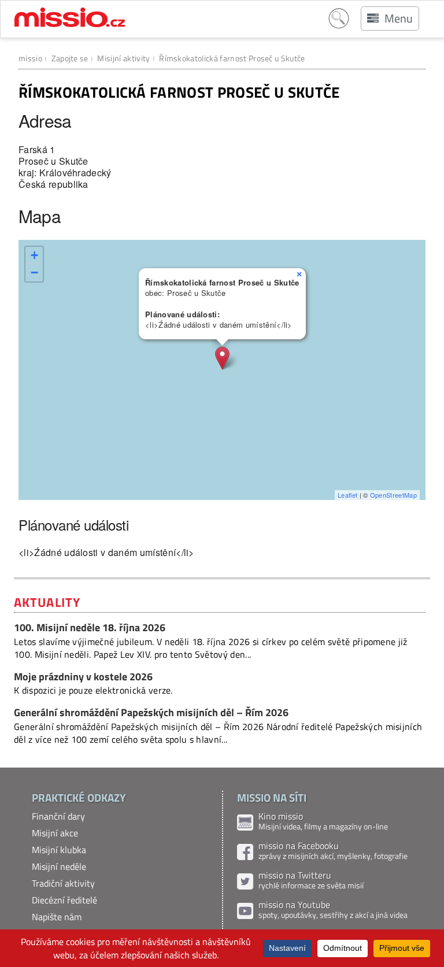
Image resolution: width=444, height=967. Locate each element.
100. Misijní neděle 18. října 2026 (89, 627)
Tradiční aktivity (63, 883)
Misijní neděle (59, 866)
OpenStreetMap (393, 494)
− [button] (34, 272)
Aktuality (47, 602)
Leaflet (347, 494)
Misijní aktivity (123, 58)
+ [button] (34, 255)
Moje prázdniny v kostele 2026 (83, 676)
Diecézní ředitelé (64, 900)
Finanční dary (58, 816)
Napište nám (57, 917)
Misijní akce (55, 833)
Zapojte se (69, 58)
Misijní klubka (59, 850)
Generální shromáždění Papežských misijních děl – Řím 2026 (151, 712)
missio (30, 58)
